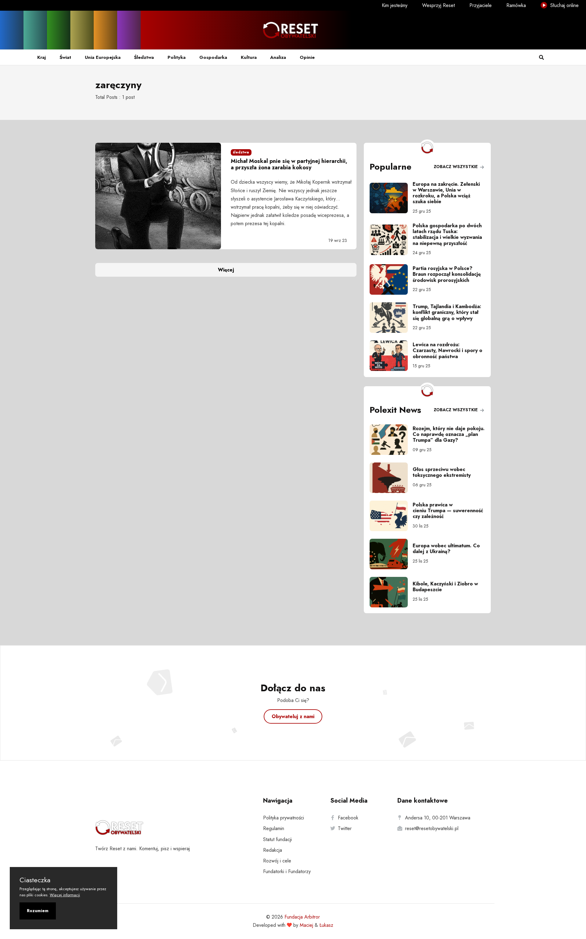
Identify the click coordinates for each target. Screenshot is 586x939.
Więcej (226, 269)
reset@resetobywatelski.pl (431, 828)
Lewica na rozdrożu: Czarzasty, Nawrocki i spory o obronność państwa (447, 350)
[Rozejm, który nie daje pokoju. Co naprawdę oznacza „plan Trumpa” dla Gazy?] (391, 439)
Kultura (249, 57)
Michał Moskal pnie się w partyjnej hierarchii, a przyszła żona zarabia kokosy (289, 164)
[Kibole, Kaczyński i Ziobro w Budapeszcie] (391, 592)
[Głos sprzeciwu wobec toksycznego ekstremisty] (391, 477)
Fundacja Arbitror (302, 916)
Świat (65, 57)
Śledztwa (144, 57)
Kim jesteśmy (394, 5)
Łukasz (326, 925)
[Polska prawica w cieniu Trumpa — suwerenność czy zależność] (391, 516)
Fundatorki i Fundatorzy (287, 871)
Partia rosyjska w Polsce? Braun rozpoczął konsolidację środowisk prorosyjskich (447, 274)
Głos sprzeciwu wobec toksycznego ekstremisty (442, 472)
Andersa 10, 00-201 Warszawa (437, 817)
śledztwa (241, 152)
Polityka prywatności (283, 817)
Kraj (41, 57)
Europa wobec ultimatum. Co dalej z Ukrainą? (446, 548)
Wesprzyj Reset (438, 5)
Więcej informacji (65, 895)
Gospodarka (213, 57)
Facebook (348, 817)
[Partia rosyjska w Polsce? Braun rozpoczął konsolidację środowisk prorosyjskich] (391, 279)
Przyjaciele (480, 5)
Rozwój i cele (277, 860)
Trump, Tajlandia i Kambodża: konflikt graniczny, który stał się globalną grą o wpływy (447, 312)
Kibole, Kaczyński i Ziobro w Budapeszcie (445, 586)
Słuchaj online (564, 5)
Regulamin (273, 828)
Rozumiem (38, 911)
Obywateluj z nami (293, 716)
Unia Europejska (103, 57)
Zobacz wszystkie (456, 167)
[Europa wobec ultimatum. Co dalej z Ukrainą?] (391, 554)
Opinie (307, 57)
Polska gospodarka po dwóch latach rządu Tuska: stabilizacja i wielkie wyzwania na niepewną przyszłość (447, 234)
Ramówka (516, 5)
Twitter (345, 828)
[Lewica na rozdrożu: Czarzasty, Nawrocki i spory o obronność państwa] (391, 355)
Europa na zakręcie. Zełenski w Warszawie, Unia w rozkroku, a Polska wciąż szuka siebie (446, 193)
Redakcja (272, 850)
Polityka (177, 57)
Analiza (278, 57)
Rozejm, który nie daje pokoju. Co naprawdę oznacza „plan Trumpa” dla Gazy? (449, 434)
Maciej (306, 925)
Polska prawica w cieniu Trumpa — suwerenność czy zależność (448, 510)
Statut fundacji (277, 839)
